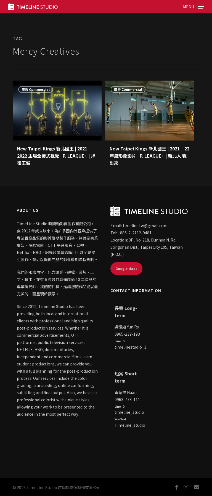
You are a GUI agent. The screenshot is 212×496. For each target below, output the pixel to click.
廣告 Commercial (36, 89)
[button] (193, 5)
